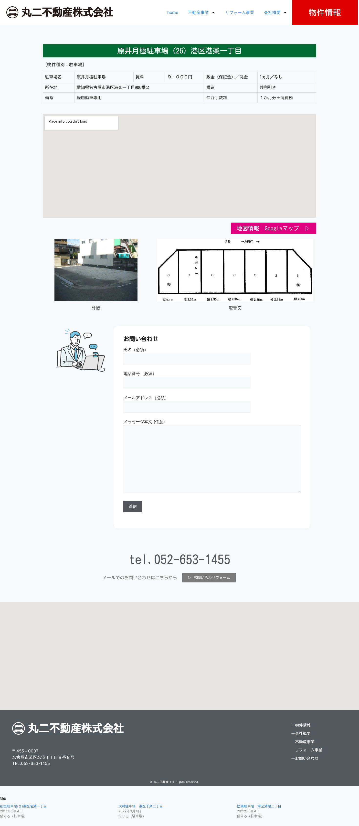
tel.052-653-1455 (179, 559)
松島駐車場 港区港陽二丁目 (259, 806)
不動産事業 (198, 12)
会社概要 (272, 12)
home (172, 12)
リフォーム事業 (239, 12)
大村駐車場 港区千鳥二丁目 (140, 806)
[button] (179, 50)
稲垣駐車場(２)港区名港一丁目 (23, 806)
